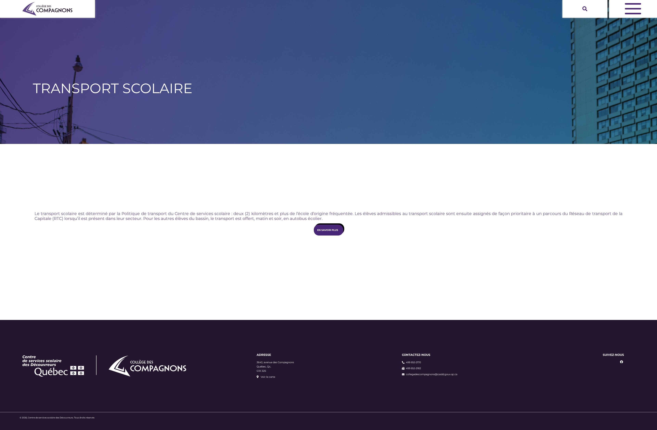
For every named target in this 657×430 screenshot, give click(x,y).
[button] (585, 9)
